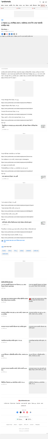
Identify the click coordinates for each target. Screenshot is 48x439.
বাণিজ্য (17, 5)
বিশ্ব (14, 5)
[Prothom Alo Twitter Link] (21, 412)
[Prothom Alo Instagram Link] (24, 412)
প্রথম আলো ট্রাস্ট (24, 403)
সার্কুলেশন (20, 424)
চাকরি (31, 5)
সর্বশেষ (2, 5)
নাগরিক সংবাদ (6, 403)
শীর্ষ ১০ (15, 251)
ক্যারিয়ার (21, 251)
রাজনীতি (10, 5)
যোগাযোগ (32, 424)
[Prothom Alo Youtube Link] (27, 412)
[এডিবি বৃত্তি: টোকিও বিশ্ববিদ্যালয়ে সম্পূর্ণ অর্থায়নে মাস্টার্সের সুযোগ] (43, 223)
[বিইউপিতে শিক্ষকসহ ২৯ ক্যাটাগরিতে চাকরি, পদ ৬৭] (38, 388)
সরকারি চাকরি (5, 254)
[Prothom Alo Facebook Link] (18, 412)
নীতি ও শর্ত (26, 424)
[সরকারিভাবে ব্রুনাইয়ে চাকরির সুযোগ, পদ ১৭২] (38, 346)
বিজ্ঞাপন (15, 424)
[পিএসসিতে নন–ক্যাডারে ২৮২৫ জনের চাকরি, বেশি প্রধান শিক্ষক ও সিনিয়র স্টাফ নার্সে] (43, 126)
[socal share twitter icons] (5, 34)
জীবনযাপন (35, 5)
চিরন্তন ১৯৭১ (34, 403)
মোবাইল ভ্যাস (23, 406)
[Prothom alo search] (40, 2)
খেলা (24, 5)
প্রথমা (42, 403)
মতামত (20, 5)
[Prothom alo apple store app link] (28, 419)
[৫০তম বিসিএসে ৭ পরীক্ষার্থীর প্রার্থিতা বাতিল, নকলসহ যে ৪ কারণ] (38, 360)
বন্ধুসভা (29, 403)
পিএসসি (4, 251)
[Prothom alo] (6, 2)
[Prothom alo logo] (24, 401)
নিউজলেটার (38, 424)
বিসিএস (9, 251)
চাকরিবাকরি (28, 251)
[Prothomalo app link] (19, 419)
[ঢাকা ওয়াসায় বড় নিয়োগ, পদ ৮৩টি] (43, 177)
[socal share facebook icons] (2, 34)
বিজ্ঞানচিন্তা (18, 403)
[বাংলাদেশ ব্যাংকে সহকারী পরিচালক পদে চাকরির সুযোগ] (38, 332)
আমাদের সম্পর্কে (9, 424)
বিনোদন (27, 5)
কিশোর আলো (12, 403)
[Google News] (30, 412)
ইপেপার (38, 403)
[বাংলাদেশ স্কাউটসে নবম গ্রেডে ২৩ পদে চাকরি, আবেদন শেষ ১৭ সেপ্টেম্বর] (38, 318)
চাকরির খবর (36, 251)
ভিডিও (39, 5)
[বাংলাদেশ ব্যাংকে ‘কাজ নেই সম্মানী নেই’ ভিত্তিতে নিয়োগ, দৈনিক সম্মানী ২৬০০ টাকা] (38, 374)
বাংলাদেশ (6, 5)
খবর (2, 20)
